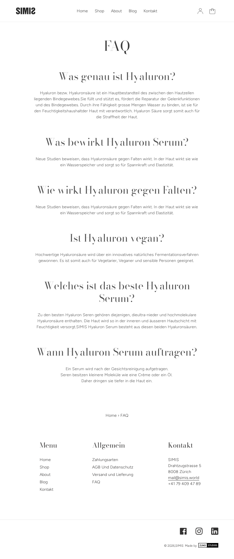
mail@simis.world (183, 477)
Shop (44, 467)
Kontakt (46, 489)
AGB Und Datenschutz (112, 467)
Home (111, 415)
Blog (44, 482)
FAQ (96, 482)
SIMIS (179, 546)
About (45, 474)
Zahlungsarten (105, 459)
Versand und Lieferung (112, 474)
